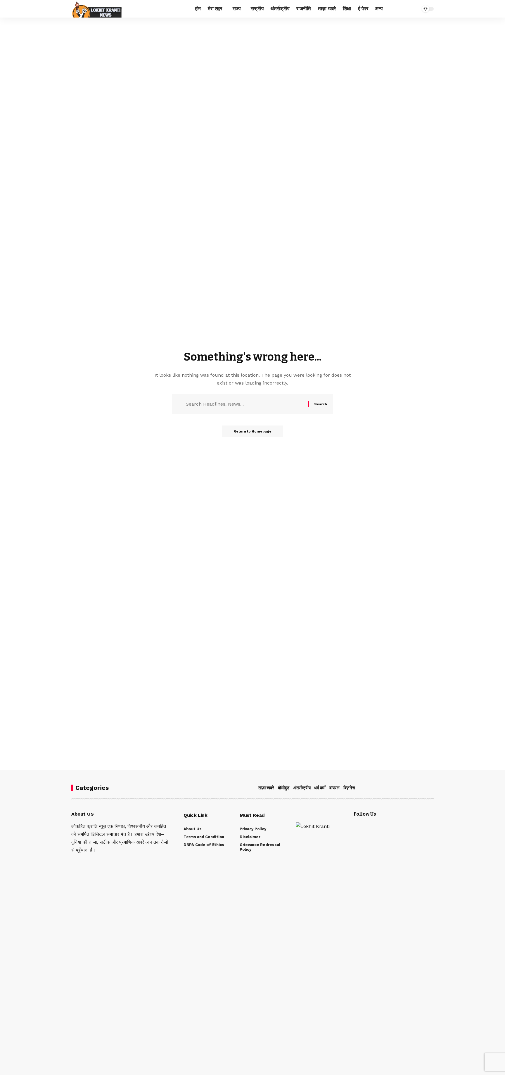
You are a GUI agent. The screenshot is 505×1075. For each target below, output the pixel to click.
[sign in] (394, 9)
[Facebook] (73, 862)
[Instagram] (96, 862)
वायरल (334, 787)
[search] (413, 9)
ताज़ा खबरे (266, 787)
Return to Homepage (252, 431)
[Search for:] (244, 404)
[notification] (404, 9)
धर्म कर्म (320, 787)
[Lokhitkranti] (96, 9)
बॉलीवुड (283, 787)
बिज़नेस (349, 787)
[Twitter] (81, 862)
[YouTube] (89, 862)
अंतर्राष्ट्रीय (302, 787)
